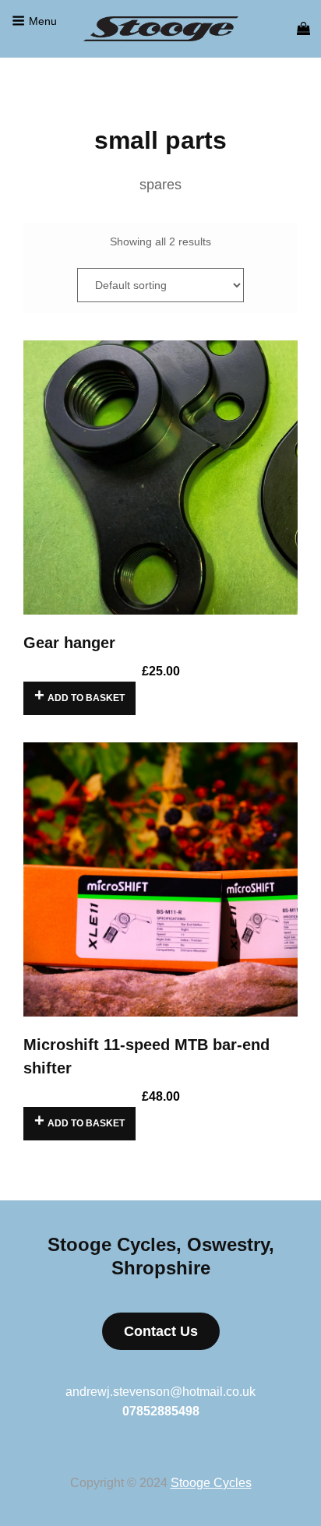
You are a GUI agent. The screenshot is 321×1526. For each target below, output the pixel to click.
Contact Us (161, 1331)
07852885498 (160, 1411)
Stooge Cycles (211, 1482)
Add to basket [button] (86, 698)
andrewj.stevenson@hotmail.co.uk (160, 1391)
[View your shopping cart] (303, 28)
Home (37, 98)
